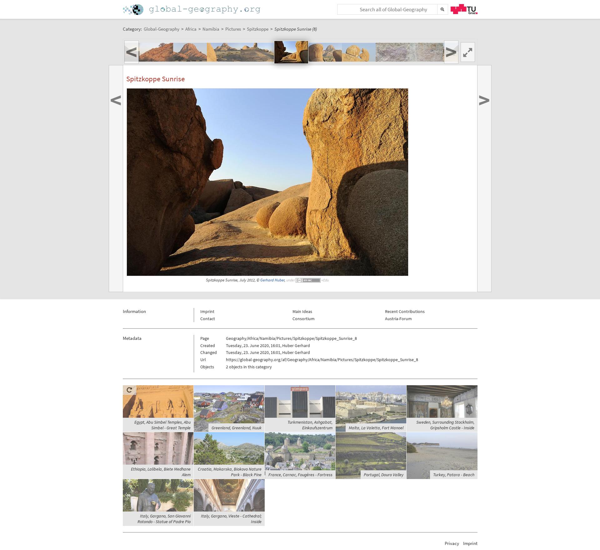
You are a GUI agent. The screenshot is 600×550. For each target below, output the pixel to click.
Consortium (303, 318)
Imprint (207, 311)
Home (192, 9)
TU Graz (464, 9)
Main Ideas (302, 311)
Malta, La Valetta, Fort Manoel (376, 428)
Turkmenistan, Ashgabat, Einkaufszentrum (310, 425)
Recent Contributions (405, 311)
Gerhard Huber (272, 280)
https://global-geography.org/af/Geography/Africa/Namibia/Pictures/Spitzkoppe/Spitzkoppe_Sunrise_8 (322, 359)
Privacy (452, 543)
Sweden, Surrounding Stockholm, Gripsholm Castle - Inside (445, 425)
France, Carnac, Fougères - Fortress (300, 474)
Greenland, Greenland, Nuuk (237, 428)
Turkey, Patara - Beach (453, 474)
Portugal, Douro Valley (383, 474)
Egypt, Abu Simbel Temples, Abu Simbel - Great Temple (162, 425)
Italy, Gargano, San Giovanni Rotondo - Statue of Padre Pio (164, 518)
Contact (207, 318)
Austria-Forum (398, 318)
